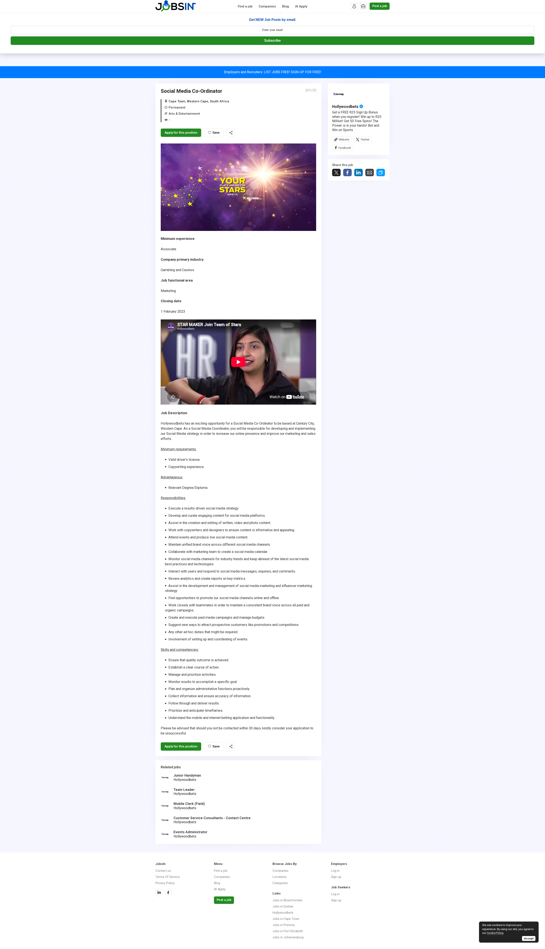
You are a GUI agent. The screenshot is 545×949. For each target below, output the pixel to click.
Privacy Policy (165, 883)
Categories (280, 883)
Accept (529, 938)
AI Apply (301, 6)
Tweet (336, 172)
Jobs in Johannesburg (288, 937)
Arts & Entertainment (184, 114)
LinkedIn (159, 892)
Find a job (245, 6)
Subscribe (272, 40)
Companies (267, 6)
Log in (335, 871)
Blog (285, 6)
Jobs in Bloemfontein (287, 900)
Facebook (344, 147)
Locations (279, 877)
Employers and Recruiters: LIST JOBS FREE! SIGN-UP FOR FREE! (272, 72)
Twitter (364, 139)
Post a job (379, 6)
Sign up (336, 877)
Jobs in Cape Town (285, 919)
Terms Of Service (167, 877)
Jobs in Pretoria (283, 925)
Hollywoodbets (345, 106)
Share (347, 172)
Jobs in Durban (282, 906)
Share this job (231, 133)
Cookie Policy (495, 933)
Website (344, 139)
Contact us (163, 871)
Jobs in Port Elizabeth (287, 931)
